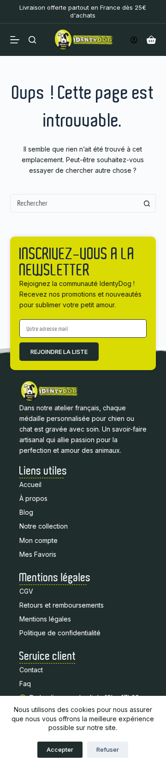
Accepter (60, 749)
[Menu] (14, 39)
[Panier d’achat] (151, 39)
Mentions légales (45, 619)
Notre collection (43, 526)
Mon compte (38, 540)
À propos (33, 498)
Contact (31, 670)
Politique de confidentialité (60, 633)
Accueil (30, 484)
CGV (26, 591)
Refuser (107, 749)
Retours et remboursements (61, 605)
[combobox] (74, 203)
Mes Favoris (37, 554)
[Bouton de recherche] (146, 203)
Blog (26, 512)
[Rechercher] (32, 39)
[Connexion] (133, 40)
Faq (26, 684)
